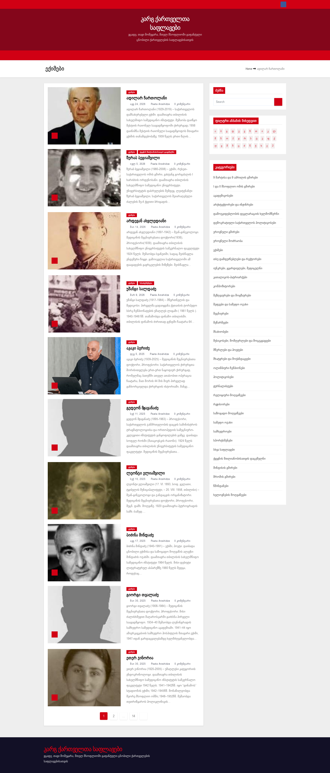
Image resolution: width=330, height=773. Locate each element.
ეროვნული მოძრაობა (228, 241)
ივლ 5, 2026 (138, 164)
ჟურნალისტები (223, 386)
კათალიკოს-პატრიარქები (230, 277)
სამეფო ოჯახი (222, 422)
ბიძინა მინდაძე (140, 535)
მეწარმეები (220, 322)
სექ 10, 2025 (138, 479)
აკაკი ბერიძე (138, 348)
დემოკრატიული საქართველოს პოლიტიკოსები (244, 223)
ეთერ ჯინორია (139, 658)
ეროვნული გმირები (226, 232)
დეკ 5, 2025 (137, 354)
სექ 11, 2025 (138, 414)
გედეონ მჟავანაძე (142, 408)
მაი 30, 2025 (138, 601)
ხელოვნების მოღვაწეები (229, 495)
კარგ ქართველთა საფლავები (165, 23)
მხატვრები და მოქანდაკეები (232, 359)
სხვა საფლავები (224, 450)
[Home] (49, 55)
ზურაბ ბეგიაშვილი (143, 158)
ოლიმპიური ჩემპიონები (229, 368)
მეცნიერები (220, 313)
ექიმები (131, 92)
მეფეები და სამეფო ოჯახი (230, 304)
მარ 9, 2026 (138, 295)
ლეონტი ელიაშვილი (145, 473)
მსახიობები (220, 332)
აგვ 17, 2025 (138, 541)
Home (249, 69)
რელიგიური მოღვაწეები (229, 395)
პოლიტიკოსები (223, 377)
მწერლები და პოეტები (228, 350)
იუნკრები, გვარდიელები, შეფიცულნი (237, 268)
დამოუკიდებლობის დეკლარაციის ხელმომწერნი (246, 214)
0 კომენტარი (182, 104)
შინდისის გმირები (225, 468)
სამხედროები (222, 431)
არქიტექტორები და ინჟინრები (233, 205)
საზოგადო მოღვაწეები (228, 413)
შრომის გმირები (224, 477)
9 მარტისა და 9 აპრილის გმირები (235, 177)
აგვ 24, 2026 (138, 104)
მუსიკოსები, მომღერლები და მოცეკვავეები (242, 341)
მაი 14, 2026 (138, 227)
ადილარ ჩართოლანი (146, 98)
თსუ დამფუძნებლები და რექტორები (237, 259)
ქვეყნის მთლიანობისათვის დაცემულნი (157, 152)
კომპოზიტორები (224, 286)
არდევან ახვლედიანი (146, 221)
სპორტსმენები (146, 283)
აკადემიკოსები (223, 196)
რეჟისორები (221, 404)
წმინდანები (220, 486)
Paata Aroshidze (160, 104)
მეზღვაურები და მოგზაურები (232, 295)
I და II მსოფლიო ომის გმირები (234, 186)
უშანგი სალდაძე (141, 289)
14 (133, 716)
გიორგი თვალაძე (142, 595)
